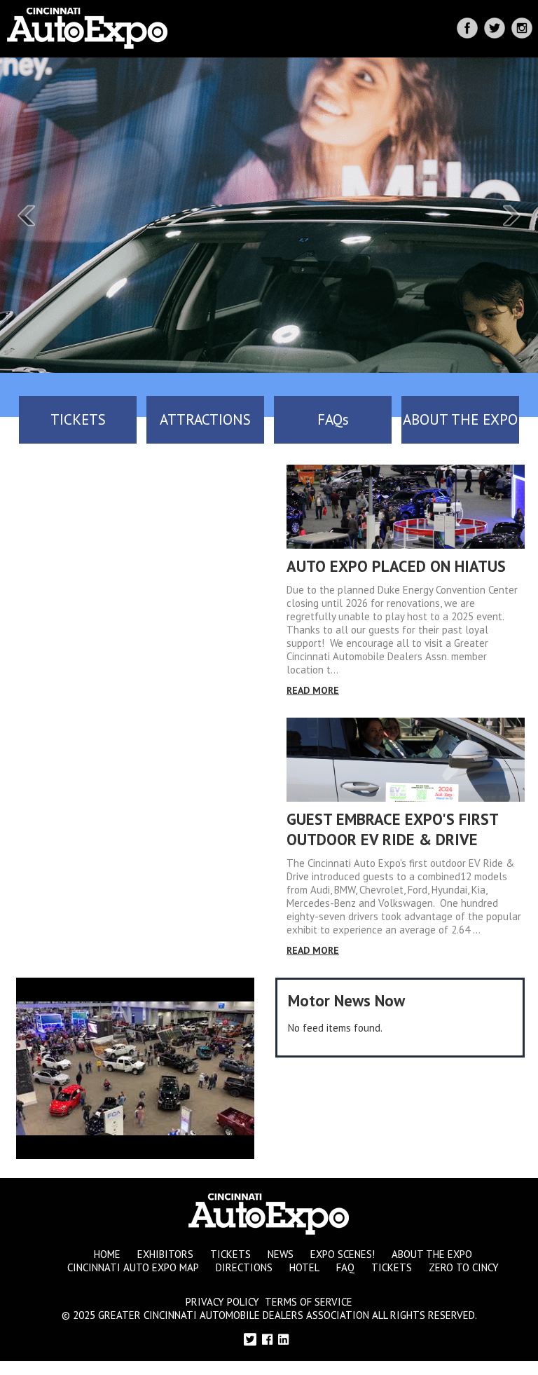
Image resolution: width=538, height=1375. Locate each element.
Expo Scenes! (342, 1254)
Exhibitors (165, 1254)
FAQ (345, 1267)
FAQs (333, 419)
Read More (313, 690)
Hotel (304, 1267)
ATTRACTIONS (205, 419)
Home (107, 1254)
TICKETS (78, 419)
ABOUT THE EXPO (460, 419)
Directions (244, 1267)
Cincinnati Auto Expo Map (133, 1267)
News (281, 1254)
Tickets (230, 1254)
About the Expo (432, 1254)
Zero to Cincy (464, 1267)
